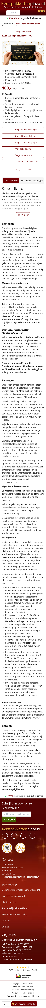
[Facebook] (5, 836)
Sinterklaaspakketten (16, 369)
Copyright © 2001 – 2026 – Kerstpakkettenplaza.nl (23, 985)
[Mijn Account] (37, 11)
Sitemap (35, 996)
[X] (23, 836)
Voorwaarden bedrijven (22, 993)
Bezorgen (38, 180)
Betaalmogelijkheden (13, 789)
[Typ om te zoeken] (19, 13)
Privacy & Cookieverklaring (23, 989)
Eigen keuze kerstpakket (31, 23)
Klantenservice (9, 902)
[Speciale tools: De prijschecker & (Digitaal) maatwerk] (38, 11)
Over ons (6, 920)
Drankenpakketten (11, 366)
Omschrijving (11, 180)
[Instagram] (32, 836)
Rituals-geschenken (33, 366)
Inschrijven (9, 819)
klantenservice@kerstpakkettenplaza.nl (20, 877)
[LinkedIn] (14, 836)
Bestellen (26, 180)
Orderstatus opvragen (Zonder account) (21, 890)
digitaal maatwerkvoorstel (26, 322)
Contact (5, 926)
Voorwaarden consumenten (18, 996)
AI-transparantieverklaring (14, 914)
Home (18, 23)
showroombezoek (11, 319)
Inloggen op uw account (13, 896)
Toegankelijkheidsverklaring (15, 908)
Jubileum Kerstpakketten (24, 363)
